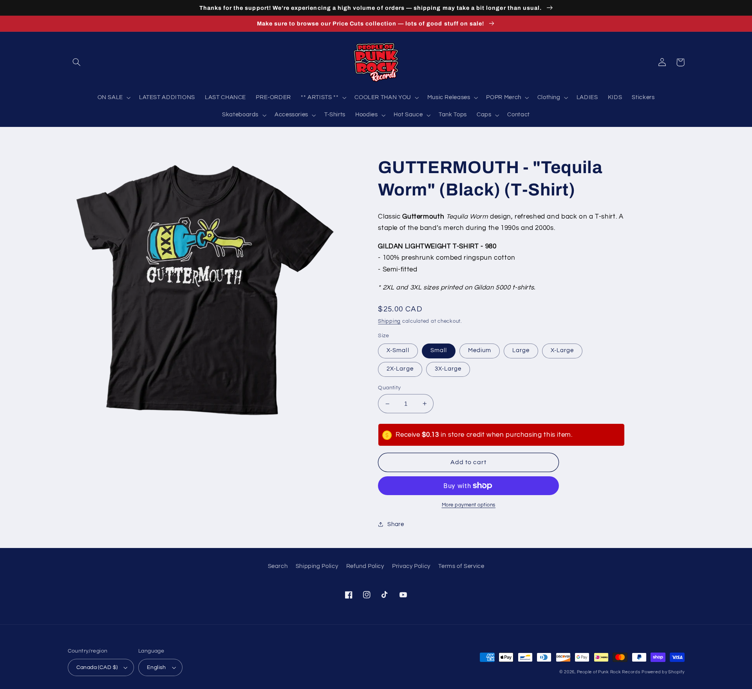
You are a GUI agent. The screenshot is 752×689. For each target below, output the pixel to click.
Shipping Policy (317, 566)
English (156, 667)
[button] (77, 62)
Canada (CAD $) (97, 667)
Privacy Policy (411, 566)
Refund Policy (365, 566)
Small (438, 350)
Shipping (389, 321)
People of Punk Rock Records (608, 672)
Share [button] (395, 524)
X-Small (398, 350)
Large (521, 350)
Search (278, 566)
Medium (479, 350)
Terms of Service (461, 566)
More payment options (469, 505)
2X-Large (400, 369)
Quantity (389, 388)
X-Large (562, 350)
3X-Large (448, 369)
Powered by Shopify (663, 672)
